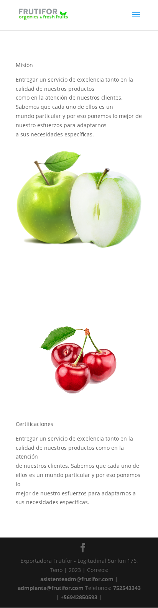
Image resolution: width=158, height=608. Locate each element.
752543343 (127, 588)
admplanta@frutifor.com (51, 588)
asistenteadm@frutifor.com (77, 579)
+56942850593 (79, 597)
